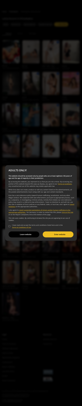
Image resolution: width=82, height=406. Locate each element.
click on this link (67, 212)
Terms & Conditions (64, 184)
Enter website (59, 234)
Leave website (25, 234)
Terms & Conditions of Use (21, 227)
